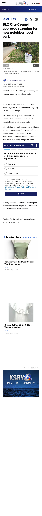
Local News (9, 19)
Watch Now (35, 3)
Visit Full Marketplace (30, 237)
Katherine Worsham (17, 80)
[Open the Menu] (4, 3)
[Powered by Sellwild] (34, 368)
